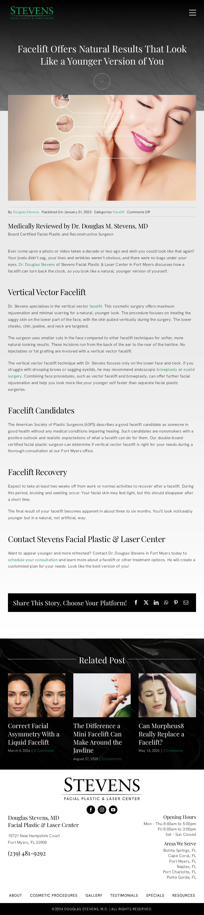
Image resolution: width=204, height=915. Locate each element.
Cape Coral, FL (182, 855)
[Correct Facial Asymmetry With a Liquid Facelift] (36, 695)
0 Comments (44, 750)
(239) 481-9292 (27, 853)
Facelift (118, 212)
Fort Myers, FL (182, 861)
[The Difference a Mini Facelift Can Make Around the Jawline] (102, 695)
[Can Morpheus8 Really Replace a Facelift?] (167, 695)
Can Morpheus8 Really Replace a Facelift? (161, 733)
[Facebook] (136, 603)
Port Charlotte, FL (179, 872)
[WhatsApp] (166, 603)
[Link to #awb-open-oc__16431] (192, 13)
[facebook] (91, 809)
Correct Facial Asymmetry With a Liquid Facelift (34, 733)
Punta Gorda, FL (181, 877)
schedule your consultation (33, 560)
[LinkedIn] (156, 603)
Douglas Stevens (26, 212)
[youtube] (113, 809)
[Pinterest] (176, 603)
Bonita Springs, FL (179, 850)
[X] (146, 603)
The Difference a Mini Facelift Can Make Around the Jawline (97, 737)
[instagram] (102, 809)
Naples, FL (186, 866)
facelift (96, 306)
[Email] (186, 603)
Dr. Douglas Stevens (37, 264)
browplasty (167, 369)
